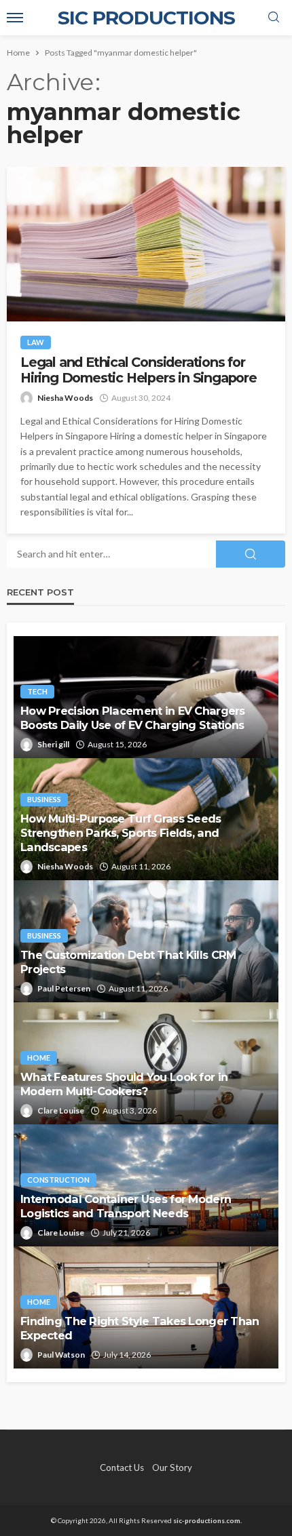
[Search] (273, 17)
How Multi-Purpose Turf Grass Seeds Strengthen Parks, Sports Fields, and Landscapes (120, 833)
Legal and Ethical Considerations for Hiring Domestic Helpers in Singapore (138, 370)
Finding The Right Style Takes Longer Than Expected (139, 1328)
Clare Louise (60, 1110)
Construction (58, 1179)
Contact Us (122, 1467)
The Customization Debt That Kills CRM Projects (128, 962)
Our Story (172, 1467)
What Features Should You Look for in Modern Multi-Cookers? (123, 1084)
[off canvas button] (15, 17)
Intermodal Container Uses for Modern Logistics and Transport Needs (125, 1206)
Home (38, 1057)
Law (35, 342)
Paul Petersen (63, 988)
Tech (37, 691)
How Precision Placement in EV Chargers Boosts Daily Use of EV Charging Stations (132, 718)
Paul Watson (61, 1355)
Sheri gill (53, 744)
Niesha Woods (65, 398)
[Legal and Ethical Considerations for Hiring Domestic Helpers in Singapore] (146, 244)
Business (44, 799)
